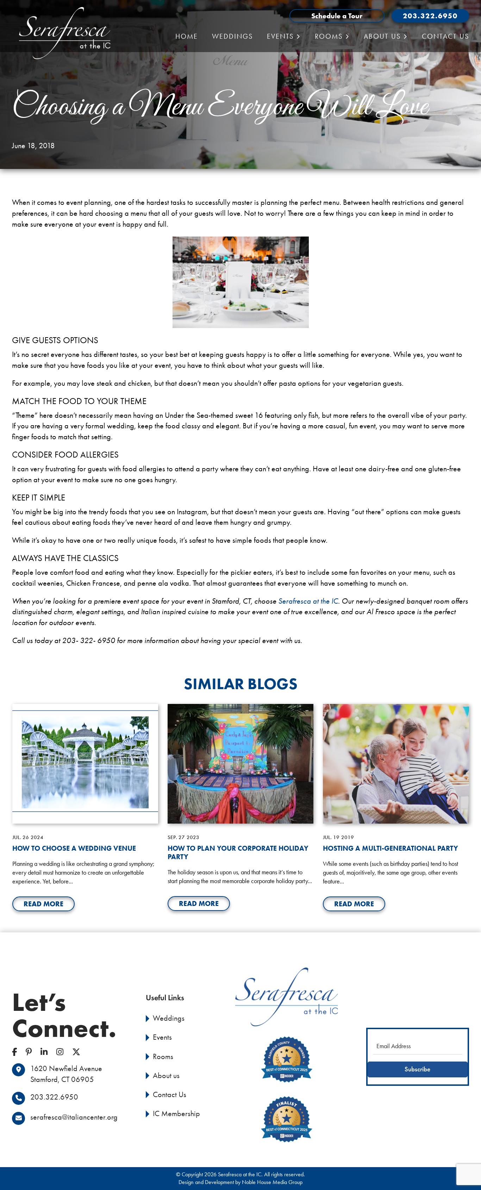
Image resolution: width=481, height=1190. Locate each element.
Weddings (232, 36)
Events (162, 1037)
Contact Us (445, 36)
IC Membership (176, 1113)
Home (186, 36)
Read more (43, 903)
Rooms (163, 1056)
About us (382, 36)
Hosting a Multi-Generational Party (390, 848)
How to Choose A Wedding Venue (74, 848)
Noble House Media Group (272, 1182)
